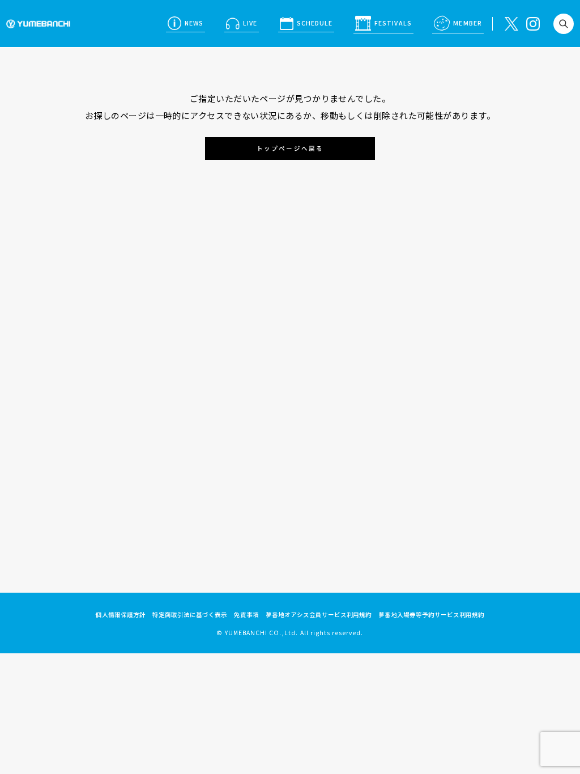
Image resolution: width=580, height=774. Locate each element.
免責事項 (246, 614)
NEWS (194, 23)
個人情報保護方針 (121, 614)
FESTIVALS (392, 23)
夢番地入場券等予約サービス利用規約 (431, 614)
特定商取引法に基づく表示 (189, 614)
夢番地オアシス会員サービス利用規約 (319, 614)
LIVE (250, 23)
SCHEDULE (314, 23)
